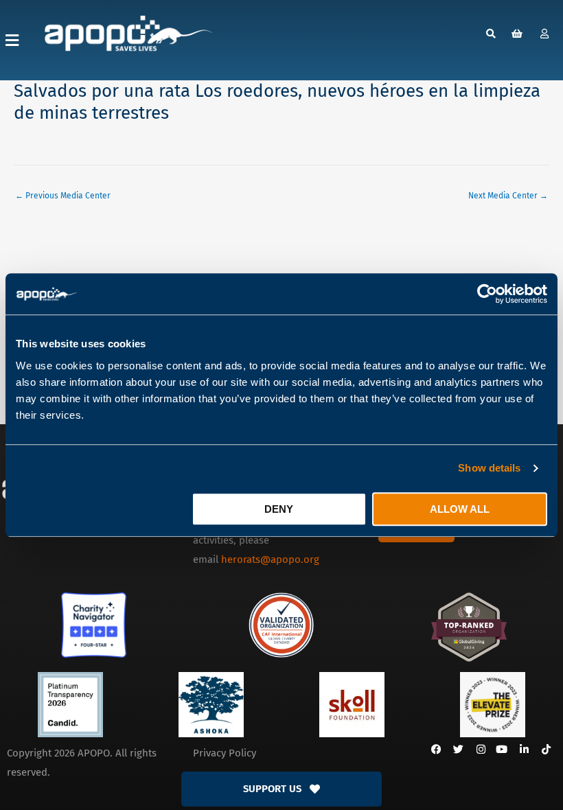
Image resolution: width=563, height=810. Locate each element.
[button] (12, 40)
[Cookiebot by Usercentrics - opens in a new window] (487, 294)
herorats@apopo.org (270, 559)
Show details (489, 468)
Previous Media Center (63, 196)
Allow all (460, 509)
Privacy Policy (224, 753)
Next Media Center (508, 196)
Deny (278, 509)
